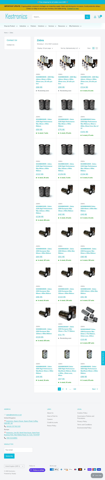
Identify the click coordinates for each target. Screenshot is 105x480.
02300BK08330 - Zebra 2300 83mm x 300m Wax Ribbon (66, 251)
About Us (50, 413)
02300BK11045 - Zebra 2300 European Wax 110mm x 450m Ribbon (44, 331)
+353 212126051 (11, 438)
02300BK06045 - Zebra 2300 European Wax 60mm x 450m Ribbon (44, 251)
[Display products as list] (97, 48)
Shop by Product (9, 26)
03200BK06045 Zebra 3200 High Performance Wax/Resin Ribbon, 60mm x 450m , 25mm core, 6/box (67, 371)
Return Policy (51, 425)
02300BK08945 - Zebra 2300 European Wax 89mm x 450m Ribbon (44, 291)
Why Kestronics (74, 26)
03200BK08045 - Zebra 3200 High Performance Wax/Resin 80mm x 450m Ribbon (89, 370)
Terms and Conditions (84, 424)
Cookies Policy (82, 413)
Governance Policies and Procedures (85, 417)
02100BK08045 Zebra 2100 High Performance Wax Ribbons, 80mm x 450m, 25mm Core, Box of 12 (89, 123)
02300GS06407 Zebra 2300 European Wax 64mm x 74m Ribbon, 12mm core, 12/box (88, 332)
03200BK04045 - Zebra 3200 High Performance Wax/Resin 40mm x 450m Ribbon (44, 370)
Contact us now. (73, 8)
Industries (23, 26)
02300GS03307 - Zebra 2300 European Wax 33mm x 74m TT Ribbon (66, 329)
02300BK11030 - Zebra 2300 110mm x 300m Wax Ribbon (89, 291)
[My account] (95, 17)
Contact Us (10, 45)
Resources (61, 26)
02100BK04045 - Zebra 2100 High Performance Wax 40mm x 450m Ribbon (44, 122)
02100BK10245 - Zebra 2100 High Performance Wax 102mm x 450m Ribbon (66, 167)
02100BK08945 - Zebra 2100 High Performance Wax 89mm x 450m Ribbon (44, 167)
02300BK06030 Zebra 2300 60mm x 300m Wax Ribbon (89, 209)
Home (6, 32)
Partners (33, 26)
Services (51, 26)
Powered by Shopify (10, 473)
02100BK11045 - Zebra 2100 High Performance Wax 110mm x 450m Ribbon (44, 210)
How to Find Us (52, 416)
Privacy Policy (82, 421)
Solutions (41, 26)
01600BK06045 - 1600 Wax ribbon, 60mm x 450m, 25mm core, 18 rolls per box (45, 80)
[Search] (87, 17)
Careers (50, 419)
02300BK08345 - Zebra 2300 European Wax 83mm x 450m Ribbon (88, 251)
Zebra (11, 32)
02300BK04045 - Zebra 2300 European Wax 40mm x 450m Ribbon (66, 209)
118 (75, 389)
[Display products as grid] (93, 48)
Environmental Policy (84, 428)
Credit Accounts (52, 422)
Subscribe (9, 456)
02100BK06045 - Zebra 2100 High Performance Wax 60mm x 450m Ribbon (66, 122)
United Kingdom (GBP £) (12, 466)
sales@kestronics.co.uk (14, 415)
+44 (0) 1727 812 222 (13, 426)
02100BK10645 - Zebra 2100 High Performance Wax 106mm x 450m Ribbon (89, 167)
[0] (99, 17)
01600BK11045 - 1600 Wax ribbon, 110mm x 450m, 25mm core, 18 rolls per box (90, 80)
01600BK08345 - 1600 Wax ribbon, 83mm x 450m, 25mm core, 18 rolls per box (67, 80)
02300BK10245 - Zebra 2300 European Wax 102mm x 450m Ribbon (66, 291)
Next (93, 389)
